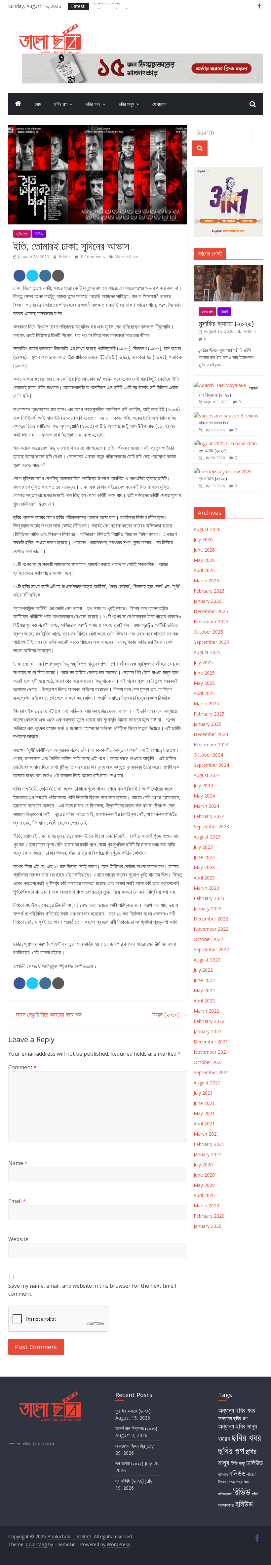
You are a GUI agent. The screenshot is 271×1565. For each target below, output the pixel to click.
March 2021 (206, 1134)
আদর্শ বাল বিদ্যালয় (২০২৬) (228, 391)
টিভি (234, 1463)
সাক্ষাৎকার (226, 1505)
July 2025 (203, 662)
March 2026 (206, 580)
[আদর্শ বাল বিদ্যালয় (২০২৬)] (220, 385)
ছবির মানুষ (126, 104)
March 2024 (206, 806)
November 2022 (211, 929)
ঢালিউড (254, 1462)
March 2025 (206, 703)
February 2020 (209, 1216)
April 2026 (204, 570)
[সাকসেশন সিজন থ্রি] (226, 415)
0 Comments (92, 256)
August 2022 (207, 960)
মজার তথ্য (235, 1482)
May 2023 (204, 867)
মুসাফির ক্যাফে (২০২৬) (226, 323)
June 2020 (204, 1175)
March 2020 (206, 1205)
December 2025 (211, 611)
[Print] (58, 276)
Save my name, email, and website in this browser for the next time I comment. (92, 1289)
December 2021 (211, 1041)
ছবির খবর (93, 104)
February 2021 (209, 1144)
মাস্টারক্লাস (225, 1494)
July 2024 (203, 785)
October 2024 (208, 755)
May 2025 (204, 683)
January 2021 (207, 1154)
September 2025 (211, 642)
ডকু (242, 1463)
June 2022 (204, 980)
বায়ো (251, 1473)
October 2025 (208, 632)
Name (17, 1163)
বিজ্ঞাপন (222, 1482)
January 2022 (207, 1031)
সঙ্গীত (255, 1494)
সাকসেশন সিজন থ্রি (213, 422)
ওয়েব (224, 1438)
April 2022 (204, 1001)
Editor (65, 256)
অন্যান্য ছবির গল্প (233, 1418)
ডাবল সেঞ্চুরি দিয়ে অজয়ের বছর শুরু (45, 1014)
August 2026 (207, 529)
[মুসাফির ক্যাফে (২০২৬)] (228, 268)
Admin (250, 331)
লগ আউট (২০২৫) (213, 451)
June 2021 (204, 1103)
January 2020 (207, 1226)
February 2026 (209, 591)
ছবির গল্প (60, 104)
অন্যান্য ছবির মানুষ (237, 1426)
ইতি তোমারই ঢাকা (126, 256)
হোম (38, 104)
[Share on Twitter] (32, 276)
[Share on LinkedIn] (45, 276)
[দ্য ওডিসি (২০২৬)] (223, 471)
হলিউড (244, 1504)
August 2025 (207, 652)
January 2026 (207, 601)
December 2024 (211, 734)
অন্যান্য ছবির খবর (236, 1410)
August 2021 (207, 1082)
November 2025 (211, 621)
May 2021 (204, 1113)
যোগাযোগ (159, 104)
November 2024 (211, 744)
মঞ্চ (246, 1481)
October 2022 (208, 939)
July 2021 (203, 1093)
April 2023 (204, 878)
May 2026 (204, 560)
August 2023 (207, 837)
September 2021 (211, 1072)
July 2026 (203, 539)
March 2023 (206, 888)
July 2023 (203, 847)
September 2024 (211, 765)
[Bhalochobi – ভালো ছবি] (18, 104)
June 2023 (204, 857)
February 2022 (209, 1021)
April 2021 (204, 1123)
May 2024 (204, 796)
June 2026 (204, 550)
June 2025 (204, 673)
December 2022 (211, 919)
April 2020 (204, 1195)
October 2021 (208, 1062)
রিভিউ (39, 234)
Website (18, 1239)
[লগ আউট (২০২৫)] (225, 443)
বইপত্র (223, 1474)
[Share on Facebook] (19, 276)
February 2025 (209, 714)
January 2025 (207, 724)
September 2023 (211, 826)
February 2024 (209, 816)
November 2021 (211, 1052)
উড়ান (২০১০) (169, 1014)
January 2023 (207, 908)
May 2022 (204, 990)
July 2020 (203, 1164)
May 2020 (204, 1185)
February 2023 (209, 898)
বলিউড (237, 1473)
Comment (22, 1067)
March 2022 (206, 1011)
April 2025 (204, 693)
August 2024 (207, 775)
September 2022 (211, 949)
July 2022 (203, 970)
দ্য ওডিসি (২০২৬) (106, 6)
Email (17, 1201)
